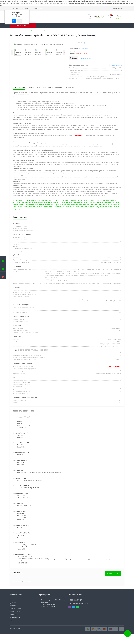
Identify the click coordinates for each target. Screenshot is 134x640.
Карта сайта (14, 614)
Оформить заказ (119, 17)
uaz (82, 200)
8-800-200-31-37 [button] (75, 600)
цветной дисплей (18, 205)
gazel (102, 200)
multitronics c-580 (22, 200)
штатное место (113, 207)
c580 (75, 200)
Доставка (13, 603)
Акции (12, 620)
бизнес (106, 200)
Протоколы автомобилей (52, 87)
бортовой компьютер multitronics (77, 203)
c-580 (72, 200)
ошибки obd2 (18, 207)
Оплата (12, 600)
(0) (84, 43)
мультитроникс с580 (62, 200)
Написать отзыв (113, 574)
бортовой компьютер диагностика (95, 207)
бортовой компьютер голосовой (108, 203)
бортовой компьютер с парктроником (77, 205)
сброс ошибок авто (76, 207)
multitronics (36, 203)
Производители (15, 617)
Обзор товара (19, 87)
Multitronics (83, 48)
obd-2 (96, 205)
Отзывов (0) (69, 87)
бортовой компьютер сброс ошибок (57, 207)
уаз (79, 200)
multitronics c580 (34, 200)
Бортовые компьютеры (20, 31)
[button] (24, 8)
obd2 (92, 205)
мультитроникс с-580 (48, 200)
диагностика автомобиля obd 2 (34, 207)
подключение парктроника (54, 205)
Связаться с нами (15, 608)
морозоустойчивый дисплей (34, 205)
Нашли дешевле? (85, 58)
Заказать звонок (98, 17)
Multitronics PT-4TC (79, 136)
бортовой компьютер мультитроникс (52, 203)
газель (97, 200)
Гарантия (13, 606)
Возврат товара (15, 611)
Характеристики (34, 87)
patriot (92, 200)
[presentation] (12, 52)
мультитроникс (26, 203)
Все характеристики (115, 65)
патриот (86, 200)
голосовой (93, 203)
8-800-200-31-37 (74, 597)
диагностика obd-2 (105, 205)
